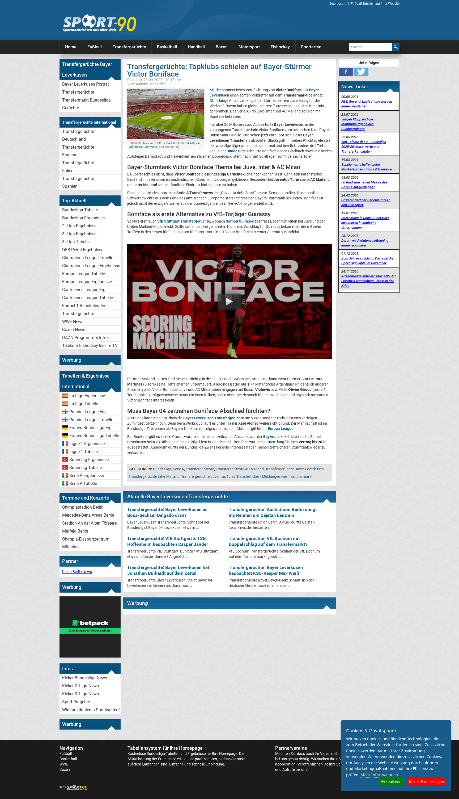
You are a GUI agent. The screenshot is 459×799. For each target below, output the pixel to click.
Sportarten (311, 46)
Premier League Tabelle (91, 419)
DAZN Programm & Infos (85, 337)
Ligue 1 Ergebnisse (87, 443)
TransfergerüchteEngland (78, 151)
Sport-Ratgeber (76, 701)
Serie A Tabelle (83, 483)
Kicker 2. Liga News (80, 685)
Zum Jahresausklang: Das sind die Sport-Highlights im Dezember (367, 260)
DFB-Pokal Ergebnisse (82, 249)
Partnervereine (291, 748)
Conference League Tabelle (87, 297)
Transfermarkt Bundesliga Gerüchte (86, 104)
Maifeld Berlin (75, 531)
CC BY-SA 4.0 (185, 143)
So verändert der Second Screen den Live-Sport (365, 202)
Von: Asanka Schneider (146, 84)
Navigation (71, 748)
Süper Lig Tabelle (85, 467)
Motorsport (249, 46)
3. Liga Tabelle (76, 241)
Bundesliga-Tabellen (163, 753)
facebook (346, 72)
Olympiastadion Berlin (83, 507)
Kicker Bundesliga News (84, 677)
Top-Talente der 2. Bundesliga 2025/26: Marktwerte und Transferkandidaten (363, 146)
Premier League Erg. (88, 411)
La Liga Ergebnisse (87, 395)
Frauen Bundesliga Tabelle (94, 435)
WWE (64, 764)
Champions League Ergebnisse (91, 265)
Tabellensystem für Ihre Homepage (165, 748)
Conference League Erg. (84, 289)
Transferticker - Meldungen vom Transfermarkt (274, 476)
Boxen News (73, 329)
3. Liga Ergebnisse (79, 233)
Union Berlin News (77, 572)
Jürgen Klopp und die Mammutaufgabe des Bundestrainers (357, 124)
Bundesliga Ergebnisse (83, 217)
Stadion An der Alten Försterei (90, 523)
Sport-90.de (99, 23)
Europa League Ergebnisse (87, 281)
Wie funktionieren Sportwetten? (91, 709)
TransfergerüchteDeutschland (78, 135)
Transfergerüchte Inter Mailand (154, 476)
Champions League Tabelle (87, 257)
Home (70, 46)
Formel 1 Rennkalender (83, 305)
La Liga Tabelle (83, 403)
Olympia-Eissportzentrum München (85, 543)
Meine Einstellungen (426, 781)
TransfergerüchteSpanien (78, 182)
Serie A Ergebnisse (86, 475)
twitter (361, 72)
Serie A (178, 469)
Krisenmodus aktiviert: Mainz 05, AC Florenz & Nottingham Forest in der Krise (368, 281)
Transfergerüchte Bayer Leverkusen (294, 469)
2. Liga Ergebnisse (79, 225)
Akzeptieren (391, 781)
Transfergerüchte (129, 46)
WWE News (72, 321)
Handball (196, 46)
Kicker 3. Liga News (80, 693)
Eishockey (280, 46)
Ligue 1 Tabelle (83, 451)
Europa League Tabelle (83, 273)
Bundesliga (162, 469)
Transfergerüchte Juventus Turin (208, 476)
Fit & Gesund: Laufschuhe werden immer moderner (366, 103)
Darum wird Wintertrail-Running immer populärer (364, 243)
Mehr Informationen (379, 774)
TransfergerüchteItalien (78, 166)
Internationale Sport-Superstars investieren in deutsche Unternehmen (365, 222)
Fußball (94, 46)
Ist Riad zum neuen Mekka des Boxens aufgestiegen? (364, 184)
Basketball (167, 46)
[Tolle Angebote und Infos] (90, 656)
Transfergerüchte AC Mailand (240, 469)
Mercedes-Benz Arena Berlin (88, 515)
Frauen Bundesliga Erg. (91, 427)
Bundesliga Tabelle (80, 209)
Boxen (222, 46)
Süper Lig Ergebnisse (89, 459)
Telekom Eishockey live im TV (90, 345)
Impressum (338, 3)
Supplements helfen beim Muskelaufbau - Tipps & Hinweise (366, 166)
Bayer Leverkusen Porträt (85, 84)
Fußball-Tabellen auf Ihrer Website (375, 3)
